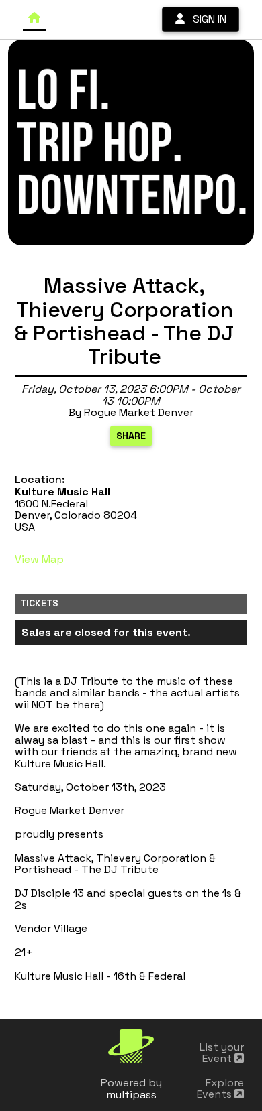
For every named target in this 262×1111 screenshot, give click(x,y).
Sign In (205, 19)
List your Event (222, 1053)
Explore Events (220, 1088)
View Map (39, 559)
